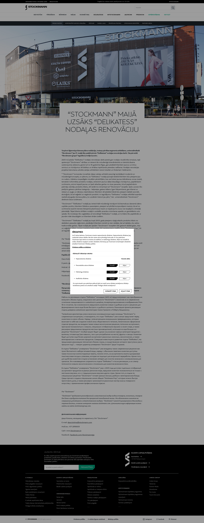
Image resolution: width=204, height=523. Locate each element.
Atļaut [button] (124, 265)
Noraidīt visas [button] (110, 291)
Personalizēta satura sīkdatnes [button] (84, 265)
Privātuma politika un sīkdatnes (81, 247)
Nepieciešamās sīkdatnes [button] (82, 259)
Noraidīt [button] (112, 265)
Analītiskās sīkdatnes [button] (81, 279)
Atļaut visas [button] (125, 291)
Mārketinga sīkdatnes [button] (81, 272)
